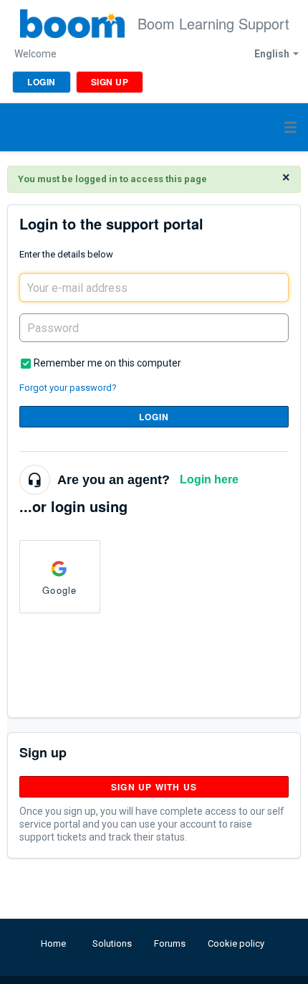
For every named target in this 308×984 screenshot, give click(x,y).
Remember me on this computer (107, 363)
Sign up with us (154, 786)
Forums (170, 943)
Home (53, 943)
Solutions (112, 943)
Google (59, 590)
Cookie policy (236, 943)
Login (154, 416)
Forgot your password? (68, 387)
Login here (209, 479)
